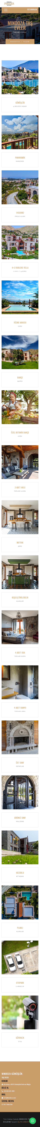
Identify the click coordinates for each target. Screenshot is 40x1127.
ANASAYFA (15, 41)
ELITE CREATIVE (24, 1122)
